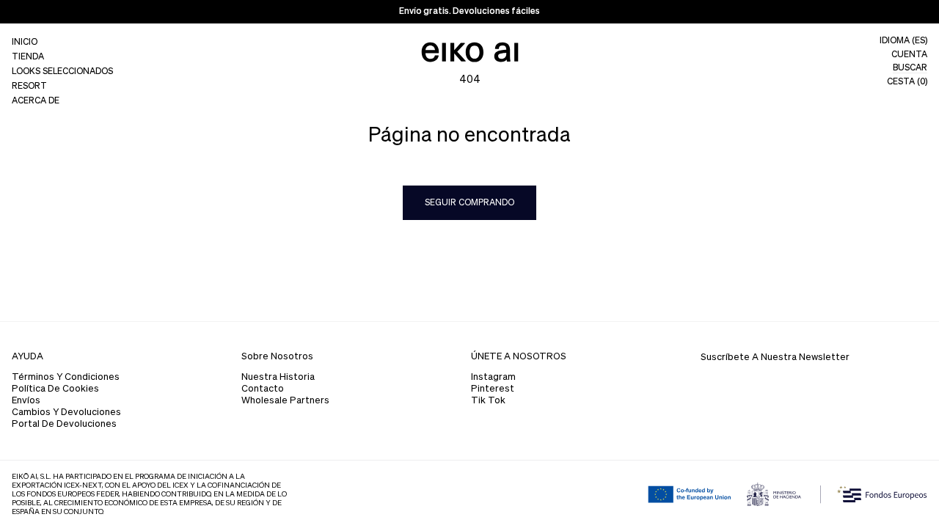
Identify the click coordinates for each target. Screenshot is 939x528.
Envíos (26, 401)
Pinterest (492, 389)
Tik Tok (488, 401)
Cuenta (909, 55)
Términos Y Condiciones (66, 377)
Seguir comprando (469, 203)
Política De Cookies (55, 389)
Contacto (262, 389)
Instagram (493, 377)
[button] (62, 57)
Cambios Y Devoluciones (66, 412)
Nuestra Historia (278, 377)
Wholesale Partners (285, 401)
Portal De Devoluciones (64, 424)
